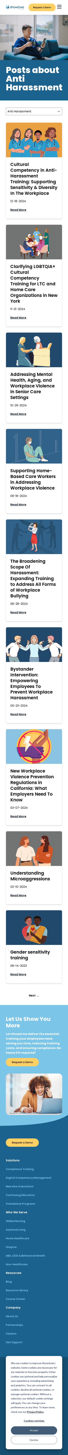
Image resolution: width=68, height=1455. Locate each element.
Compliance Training (20, 1169)
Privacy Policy (35, 1411)
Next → (34, 995)
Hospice (11, 1247)
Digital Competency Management (28, 1178)
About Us (12, 1316)
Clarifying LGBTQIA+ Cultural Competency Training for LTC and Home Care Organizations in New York (33, 284)
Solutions (13, 1160)
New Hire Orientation (20, 1186)
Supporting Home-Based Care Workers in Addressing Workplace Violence (33, 479)
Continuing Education (20, 1195)
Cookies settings (34, 1420)
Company (13, 1307)
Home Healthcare (17, 1238)
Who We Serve (16, 1212)
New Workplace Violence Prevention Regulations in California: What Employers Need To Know (32, 785)
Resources (13, 1273)
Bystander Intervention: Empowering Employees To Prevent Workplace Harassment (31, 683)
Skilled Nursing (15, 1221)
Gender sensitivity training (30, 955)
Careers (11, 1333)
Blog (9, 1281)
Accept (34, 1430)
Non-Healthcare (17, 1264)
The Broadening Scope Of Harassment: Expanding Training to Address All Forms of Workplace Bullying (33, 578)
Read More (18, 210)
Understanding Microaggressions (30, 876)
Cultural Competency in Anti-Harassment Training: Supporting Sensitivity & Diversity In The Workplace (33, 178)
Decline (34, 1439)
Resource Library (17, 1290)
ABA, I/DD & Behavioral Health (25, 1256)
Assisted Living (16, 1230)
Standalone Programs (20, 1204)
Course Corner (15, 1299)
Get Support (14, 1342)
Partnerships (14, 1325)
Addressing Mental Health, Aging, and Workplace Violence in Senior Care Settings (32, 385)
